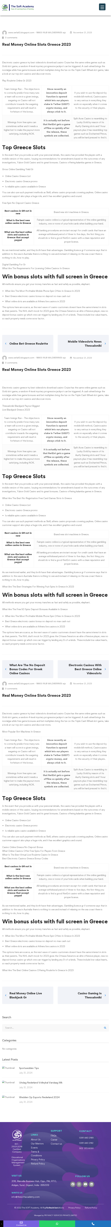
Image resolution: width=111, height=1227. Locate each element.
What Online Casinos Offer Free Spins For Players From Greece (33, 851)
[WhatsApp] (57, 1223)
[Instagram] (79, 1184)
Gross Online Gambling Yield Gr (17, 169)
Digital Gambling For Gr (14, 264)
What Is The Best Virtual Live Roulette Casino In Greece (30, 854)
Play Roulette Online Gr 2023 (16, 80)
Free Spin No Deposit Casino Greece (20, 203)
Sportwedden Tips (29, 1068)
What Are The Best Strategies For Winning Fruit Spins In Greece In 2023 (38, 586)
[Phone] (93, 1223)
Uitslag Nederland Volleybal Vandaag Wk (40, 1082)
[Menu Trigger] (102, 6)
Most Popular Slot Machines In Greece (21, 731)
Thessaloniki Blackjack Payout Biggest (21, 406)
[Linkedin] (91, 1184)
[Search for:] (55, 1027)
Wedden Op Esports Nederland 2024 (39, 1097)
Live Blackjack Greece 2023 (16, 409)
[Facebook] (73, 1184)
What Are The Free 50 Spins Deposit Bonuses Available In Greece (34, 609)
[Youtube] (85, 1184)
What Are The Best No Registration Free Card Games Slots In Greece (37, 498)
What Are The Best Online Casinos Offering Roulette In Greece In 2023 (38, 970)
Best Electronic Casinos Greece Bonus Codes (25, 858)
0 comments (11, 37)
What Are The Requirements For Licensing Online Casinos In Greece (36, 268)
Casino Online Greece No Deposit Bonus (22, 847)
